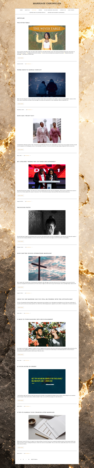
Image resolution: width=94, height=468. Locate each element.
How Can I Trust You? (25, 115)
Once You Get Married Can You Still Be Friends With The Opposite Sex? (45, 299)
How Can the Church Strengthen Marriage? (34, 253)
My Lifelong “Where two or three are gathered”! (36, 161)
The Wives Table (23, 22)
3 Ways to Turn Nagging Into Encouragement (35, 319)
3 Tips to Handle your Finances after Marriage (35, 412)
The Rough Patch (24, 207)
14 (28, 459)
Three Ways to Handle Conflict (29, 70)
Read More (20, 103)
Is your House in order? (27, 366)
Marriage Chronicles (47, 3)
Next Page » (34, 459)
